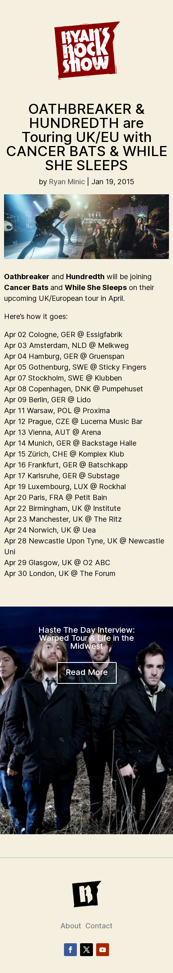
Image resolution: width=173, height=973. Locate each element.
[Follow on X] (86, 949)
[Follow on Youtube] (102, 949)
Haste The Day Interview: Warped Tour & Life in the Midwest (86, 638)
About (70, 926)
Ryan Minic (67, 181)
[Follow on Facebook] (70, 949)
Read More (87, 672)
